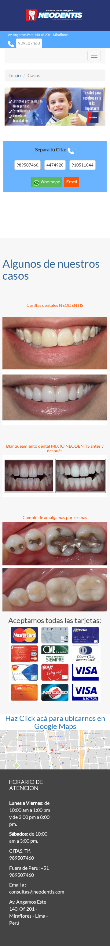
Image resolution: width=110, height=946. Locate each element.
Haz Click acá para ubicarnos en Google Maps (55, 722)
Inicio (15, 75)
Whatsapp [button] (49, 182)
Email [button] (71, 182)
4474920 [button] (55, 165)
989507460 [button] (29, 43)
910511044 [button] (83, 165)
